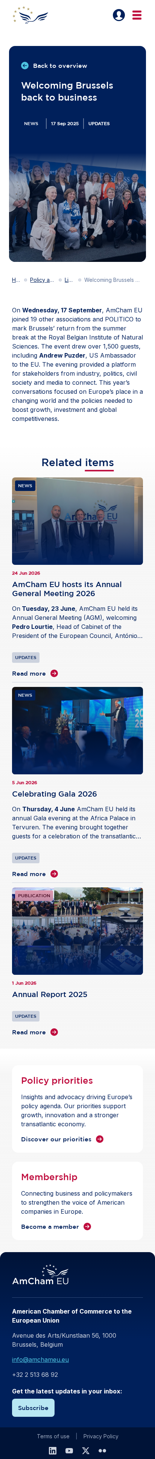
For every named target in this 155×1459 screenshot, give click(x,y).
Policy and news (43, 280)
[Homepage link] (34, 15)
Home (16, 280)
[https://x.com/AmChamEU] (86, 1450)
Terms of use (53, 1436)
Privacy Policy (101, 1436)
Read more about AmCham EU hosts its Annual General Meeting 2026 (77, 577)
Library (70, 280)
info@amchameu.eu (40, 1359)
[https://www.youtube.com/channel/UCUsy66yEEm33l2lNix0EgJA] (69, 1450)
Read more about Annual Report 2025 (77, 962)
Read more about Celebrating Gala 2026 (77, 782)
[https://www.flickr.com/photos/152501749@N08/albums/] (102, 1450)
